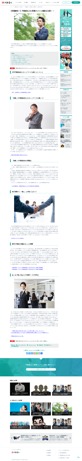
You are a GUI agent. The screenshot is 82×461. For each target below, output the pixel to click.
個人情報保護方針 (63, 452)
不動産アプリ (48, 345)
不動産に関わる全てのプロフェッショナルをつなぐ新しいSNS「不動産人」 (31, 68)
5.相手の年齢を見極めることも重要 (19, 62)
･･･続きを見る (67, 126)
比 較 (40, 2)
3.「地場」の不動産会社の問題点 (19, 58)
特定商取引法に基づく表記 (65, 455)
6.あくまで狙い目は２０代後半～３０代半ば (21, 63)
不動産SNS (41, 345)
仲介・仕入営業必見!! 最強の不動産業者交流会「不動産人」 (66, 141)
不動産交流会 (15, 346)
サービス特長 (18, 2)
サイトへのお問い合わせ (64, 450)
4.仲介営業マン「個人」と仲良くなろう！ (21, 60)
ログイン (66, 2)
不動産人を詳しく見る (41, 369)
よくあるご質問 (55, 2)
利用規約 (49, 455)
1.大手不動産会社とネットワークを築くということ (22, 55)
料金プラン (48, 2)
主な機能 (26, 2)
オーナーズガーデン (22, 345)
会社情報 (49, 450)
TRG (14, 345)
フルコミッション (32, 345)
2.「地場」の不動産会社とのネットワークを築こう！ (23, 56)
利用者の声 (33, 2)
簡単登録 (76, 2)
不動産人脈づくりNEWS (64, 457)
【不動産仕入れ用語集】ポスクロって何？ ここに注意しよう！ (66, 121)
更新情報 (49, 452)
